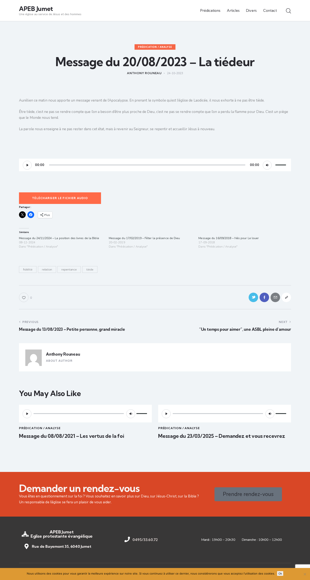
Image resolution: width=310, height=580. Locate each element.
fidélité (27, 269)
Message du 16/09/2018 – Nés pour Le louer (228, 238)
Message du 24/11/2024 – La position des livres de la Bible (59, 238)
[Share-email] (275, 297)
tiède (89, 269)
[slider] (281, 164)
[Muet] (267, 165)
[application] (155, 165)
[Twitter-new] (253, 297)
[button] (25, 297)
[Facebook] (264, 297)
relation (47, 269)
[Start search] (288, 11)
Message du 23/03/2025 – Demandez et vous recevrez (221, 436)
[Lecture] (27, 165)
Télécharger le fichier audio (60, 198)
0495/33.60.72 (145, 540)
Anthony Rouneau (63, 354)
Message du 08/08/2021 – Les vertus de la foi (71, 436)
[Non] (305, 574)
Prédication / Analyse (155, 47)
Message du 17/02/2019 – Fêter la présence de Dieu (144, 238)
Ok (280, 573)
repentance (69, 269)
